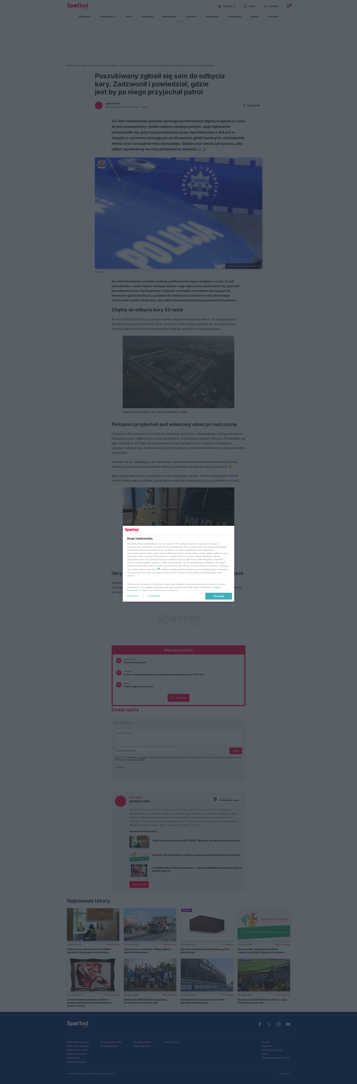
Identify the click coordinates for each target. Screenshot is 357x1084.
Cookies (144, 590)
